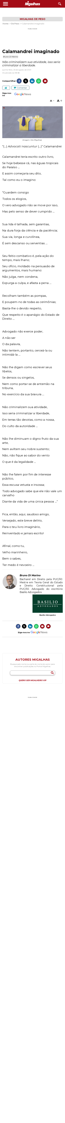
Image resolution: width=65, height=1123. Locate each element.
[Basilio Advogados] (47, 604)
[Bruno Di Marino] (9, 588)
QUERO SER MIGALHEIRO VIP (32, 680)
